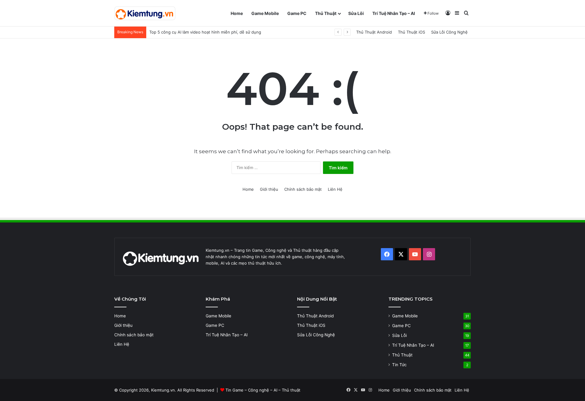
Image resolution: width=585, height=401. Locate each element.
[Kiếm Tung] (145, 13)
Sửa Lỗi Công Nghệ (449, 32)
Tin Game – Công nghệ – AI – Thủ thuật (262, 390)
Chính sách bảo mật (303, 189)
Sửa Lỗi (356, 13)
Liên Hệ (335, 189)
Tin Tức (399, 364)
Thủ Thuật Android (374, 32)
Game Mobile (265, 13)
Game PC (297, 13)
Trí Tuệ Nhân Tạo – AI (393, 13)
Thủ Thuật (325, 13)
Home (237, 13)
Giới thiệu (269, 189)
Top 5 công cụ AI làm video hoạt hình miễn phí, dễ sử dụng (205, 32)
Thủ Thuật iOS (411, 32)
